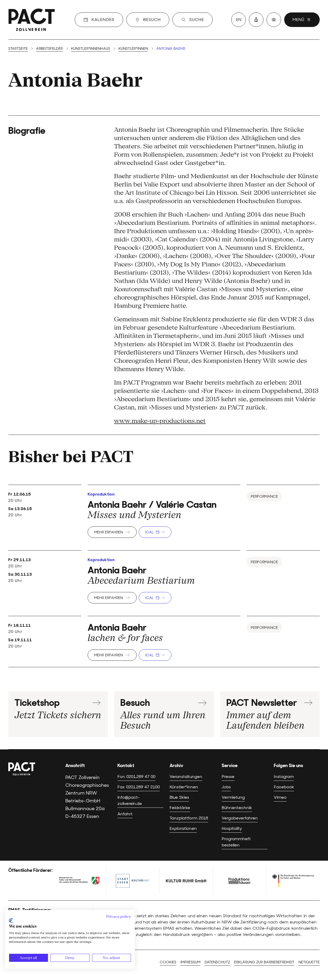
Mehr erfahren (108, 532)
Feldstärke (180, 807)
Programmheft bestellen (236, 842)
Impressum (190, 962)
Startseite (18, 48)
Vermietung (233, 797)
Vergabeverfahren (240, 818)
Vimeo (280, 797)
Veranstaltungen (186, 776)
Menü (298, 19)
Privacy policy (118, 916)
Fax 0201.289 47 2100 (138, 787)
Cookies (168, 962)
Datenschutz (217, 962)
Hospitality (232, 828)
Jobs (226, 787)
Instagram (284, 776)
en (238, 19)
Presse (228, 776)
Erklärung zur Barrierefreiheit (264, 962)
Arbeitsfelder (49, 48)
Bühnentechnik (237, 807)
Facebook (284, 787)
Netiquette (309, 962)
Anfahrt (124, 814)
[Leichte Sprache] (256, 19)
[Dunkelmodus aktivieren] (274, 19)
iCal (149, 532)
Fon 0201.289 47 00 (136, 776)
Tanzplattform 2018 (189, 818)
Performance (264, 496)
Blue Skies (179, 797)
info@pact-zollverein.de (129, 800)
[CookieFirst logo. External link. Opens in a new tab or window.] (11, 920)
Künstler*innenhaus (90, 48)
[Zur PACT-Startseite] (31, 19)
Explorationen (183, 828)
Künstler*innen (133, 48)
